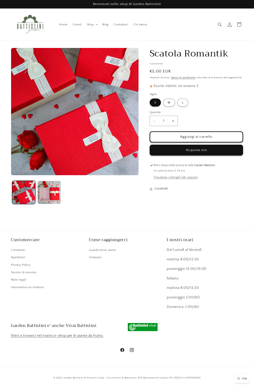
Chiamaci (95, 257)
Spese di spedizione (183, 77)
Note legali (18, 279)
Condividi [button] (161, 188)
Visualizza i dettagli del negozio (176, 177)
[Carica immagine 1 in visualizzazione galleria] (24, 192)
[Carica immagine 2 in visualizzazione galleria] (49, 192)
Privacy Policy (21, 265)
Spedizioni (18, 257)
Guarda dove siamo (102, 249)
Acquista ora (196, 150)
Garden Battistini (73, 377)
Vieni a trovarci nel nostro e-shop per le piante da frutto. (57, 335)
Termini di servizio (23, 272)
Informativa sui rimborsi (27, 287)
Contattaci (18, 249)
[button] (92, 24)
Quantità (155, 112)
